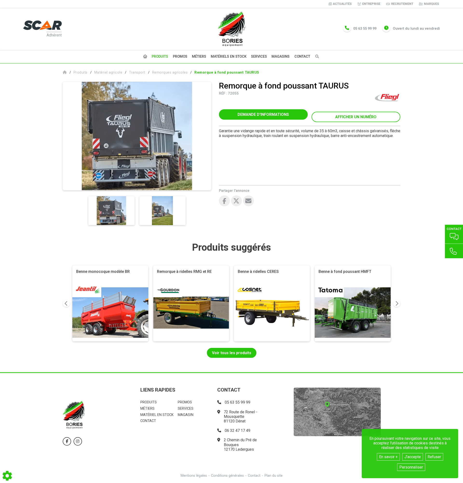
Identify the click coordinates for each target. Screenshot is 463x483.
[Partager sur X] (236, 200)
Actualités (342, 4)
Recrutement (402, 4)
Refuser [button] (434, 457)
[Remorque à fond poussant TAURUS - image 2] (162, 210)
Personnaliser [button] (411, 467)
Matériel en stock (157, 415)
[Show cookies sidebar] (7, 476)
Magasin (185, 415)
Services (259, 57)
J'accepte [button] (412, 457)
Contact (302, 56)
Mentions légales (194, 476)
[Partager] (248, 200)
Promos (180, 56)
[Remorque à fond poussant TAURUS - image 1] (111, 210)
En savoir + (388, 457)
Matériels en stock (228, 57)
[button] (226, 72)
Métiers (199, 57)
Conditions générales (227, 476)
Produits (160, 57)
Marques (431, 4)
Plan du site (274, 476)
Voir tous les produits (231, 353)
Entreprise (371, 4)
